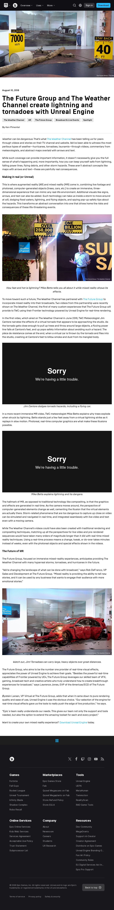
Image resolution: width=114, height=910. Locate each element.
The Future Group (93, 299)
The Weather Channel (59, 139)
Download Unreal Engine (73, 722)
